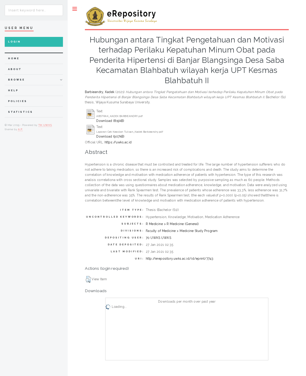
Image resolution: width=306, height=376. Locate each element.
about (15, 69)
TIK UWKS (45, 125)
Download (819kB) (110, 121)
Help (13, 90)
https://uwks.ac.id (118, 142)
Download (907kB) (110, 136)
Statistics (20, 111)
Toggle (75, 9)
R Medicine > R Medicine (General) (172, 224)
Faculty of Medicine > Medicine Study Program (182, 231)
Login (14, 41)
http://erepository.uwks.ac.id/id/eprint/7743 (179, 258)
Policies (17, 101)
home (13, 58)
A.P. (20, 129)
